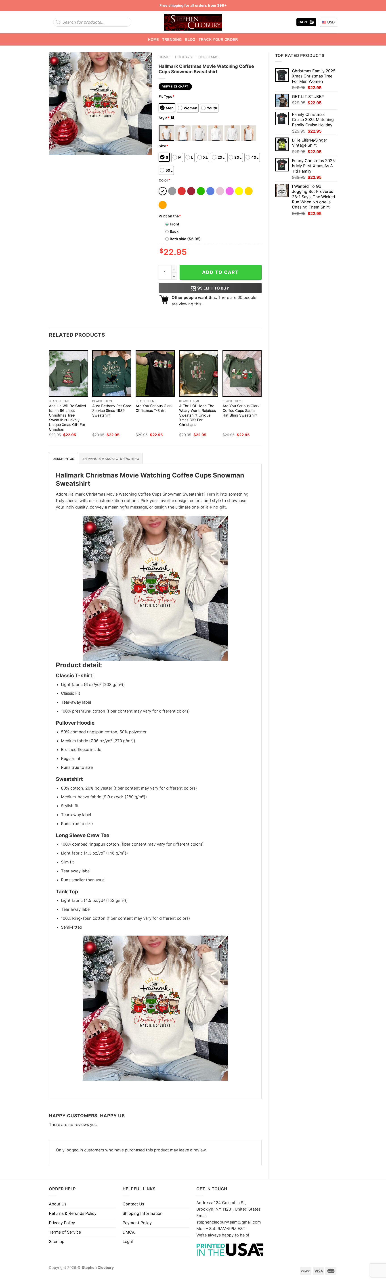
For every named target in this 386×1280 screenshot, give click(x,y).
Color (164, 180)
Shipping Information (143, 1213)
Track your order (218, 40)
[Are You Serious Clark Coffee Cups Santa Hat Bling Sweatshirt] (242, 373)
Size (163, 146)
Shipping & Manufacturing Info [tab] (110, 459)
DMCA (129, 1232)
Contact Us (133, 1204)
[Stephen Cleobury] (193, 22)
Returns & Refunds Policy (72, 1213)
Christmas (208, 57)
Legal (128, 1241)
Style (166, 118)
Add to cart (220, 272)
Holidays (183, 57)
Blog (190, 40)
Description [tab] (63, 459)
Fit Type (166, 96)
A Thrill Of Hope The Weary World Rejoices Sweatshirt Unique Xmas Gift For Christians (197, 415)
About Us (57, 1204)
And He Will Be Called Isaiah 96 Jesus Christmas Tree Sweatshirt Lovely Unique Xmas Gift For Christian (67, 418)
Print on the (170, 216)
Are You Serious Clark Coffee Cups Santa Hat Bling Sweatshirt (241, 410)
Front (174, 224)
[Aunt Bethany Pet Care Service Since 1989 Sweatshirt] (112, 373)
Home (153, 40)
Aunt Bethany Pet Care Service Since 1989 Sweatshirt (111, 410)
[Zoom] (55, 149)
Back (174, 231)
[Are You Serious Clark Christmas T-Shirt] (155, 373)
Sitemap (56, 1241)
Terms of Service (65, 1232)
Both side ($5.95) (185, 239)
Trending (172, 40)
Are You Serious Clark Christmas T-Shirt (154, 408)
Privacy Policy (62, 1222)
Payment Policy (137, 1222)
